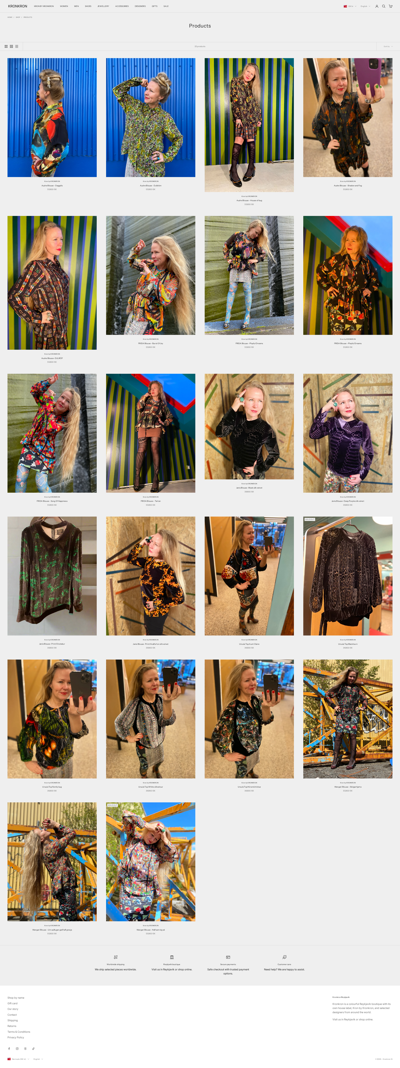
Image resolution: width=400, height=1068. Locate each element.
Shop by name (16, 997)
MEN (76, 6)
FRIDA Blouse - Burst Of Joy (150, 343)
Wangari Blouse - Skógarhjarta (347, 787)
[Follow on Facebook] (9, 1048)
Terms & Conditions (19, 1031)
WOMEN (64, 6)
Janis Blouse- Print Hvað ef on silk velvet (150, 644)
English (364, 6)
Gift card (13, 1003)
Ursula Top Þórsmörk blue (249, 787)
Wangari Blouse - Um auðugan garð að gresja (52, 930)
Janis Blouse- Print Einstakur (52, 644)
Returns (12, 1026)
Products (28, 17)
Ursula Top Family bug (52, 787)
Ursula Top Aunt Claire (249, 644)
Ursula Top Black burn (348, 644)
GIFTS (154, 6)
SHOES (88, 6)
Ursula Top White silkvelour (150, 787)
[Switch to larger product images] (6, 46)
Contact (12, 1014)
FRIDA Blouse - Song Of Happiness (52, 501)
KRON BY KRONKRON (44, 6)
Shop (18, 17)
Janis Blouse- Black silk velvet (249, 488)
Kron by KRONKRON (52, 181)
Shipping (13, 1020)
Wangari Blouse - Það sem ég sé (151, 930)
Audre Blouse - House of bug (249, 200)
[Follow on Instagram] (17, 1048)
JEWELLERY (103, 6)
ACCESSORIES (122, 6)
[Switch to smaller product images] (11, 46)
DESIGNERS (140, 6)
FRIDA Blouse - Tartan (151, 501)
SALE (166, 6)
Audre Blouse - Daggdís (52, 185)
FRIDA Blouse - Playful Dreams (249, 343)
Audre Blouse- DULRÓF (52, 358)
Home (10, 17)
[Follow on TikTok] (33, 1048)
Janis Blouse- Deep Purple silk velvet (348, 501)
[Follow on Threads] (25, 1048)
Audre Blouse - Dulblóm (150, 185)
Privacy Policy (16, 1037)
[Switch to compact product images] (16, 46)
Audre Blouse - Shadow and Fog (348, 185)
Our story (13, 1008)
